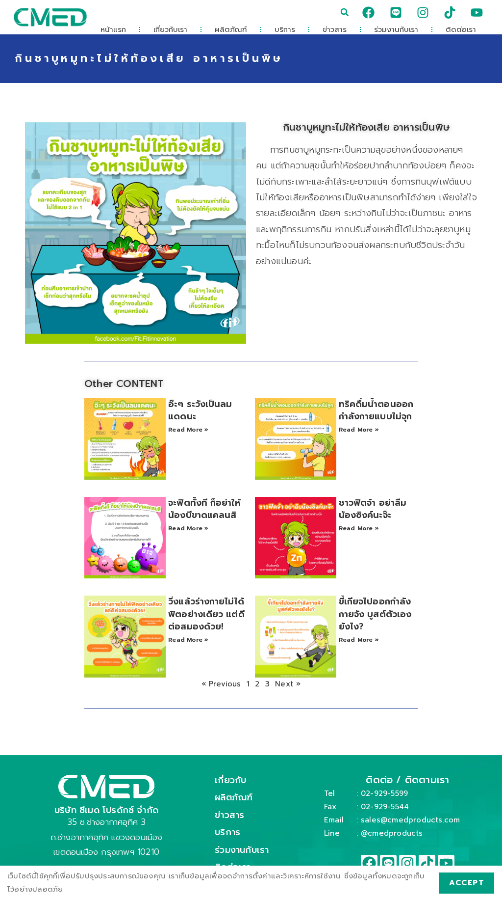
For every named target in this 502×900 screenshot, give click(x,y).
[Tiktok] (450, 12)
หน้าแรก (113, 29)
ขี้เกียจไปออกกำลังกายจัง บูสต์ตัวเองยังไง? (375, 614)
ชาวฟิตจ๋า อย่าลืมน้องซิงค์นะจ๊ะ (372, 509)
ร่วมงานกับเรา (396, 29)
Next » (288, 684)
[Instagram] (422, 12)
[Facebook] (368, 12)
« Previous (221, 684)
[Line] (395, 12)
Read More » (188, 429)
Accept (466, 882)
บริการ (285, 29)
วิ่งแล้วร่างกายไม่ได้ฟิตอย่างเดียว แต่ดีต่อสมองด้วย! (206, 614)
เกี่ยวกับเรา (170, 29)
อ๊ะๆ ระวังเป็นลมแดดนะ (200, 410)
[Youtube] (477, 12)
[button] (344, 12)
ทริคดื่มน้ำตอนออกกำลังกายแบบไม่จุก (376, 410)
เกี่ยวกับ (230, 780)
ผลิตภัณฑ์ (231, 29)
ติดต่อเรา (461, 29)
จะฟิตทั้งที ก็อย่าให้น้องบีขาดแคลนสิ (204, 509)
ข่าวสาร (335, 29)
